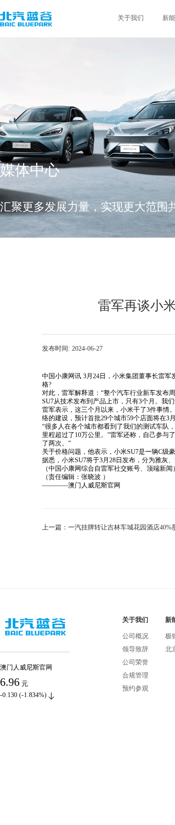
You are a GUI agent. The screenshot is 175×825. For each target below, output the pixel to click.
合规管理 (135, 675)
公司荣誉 (135, 662)
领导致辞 (135, 649)
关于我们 (131, 17)
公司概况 (135, 636)
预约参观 (135, 688)
